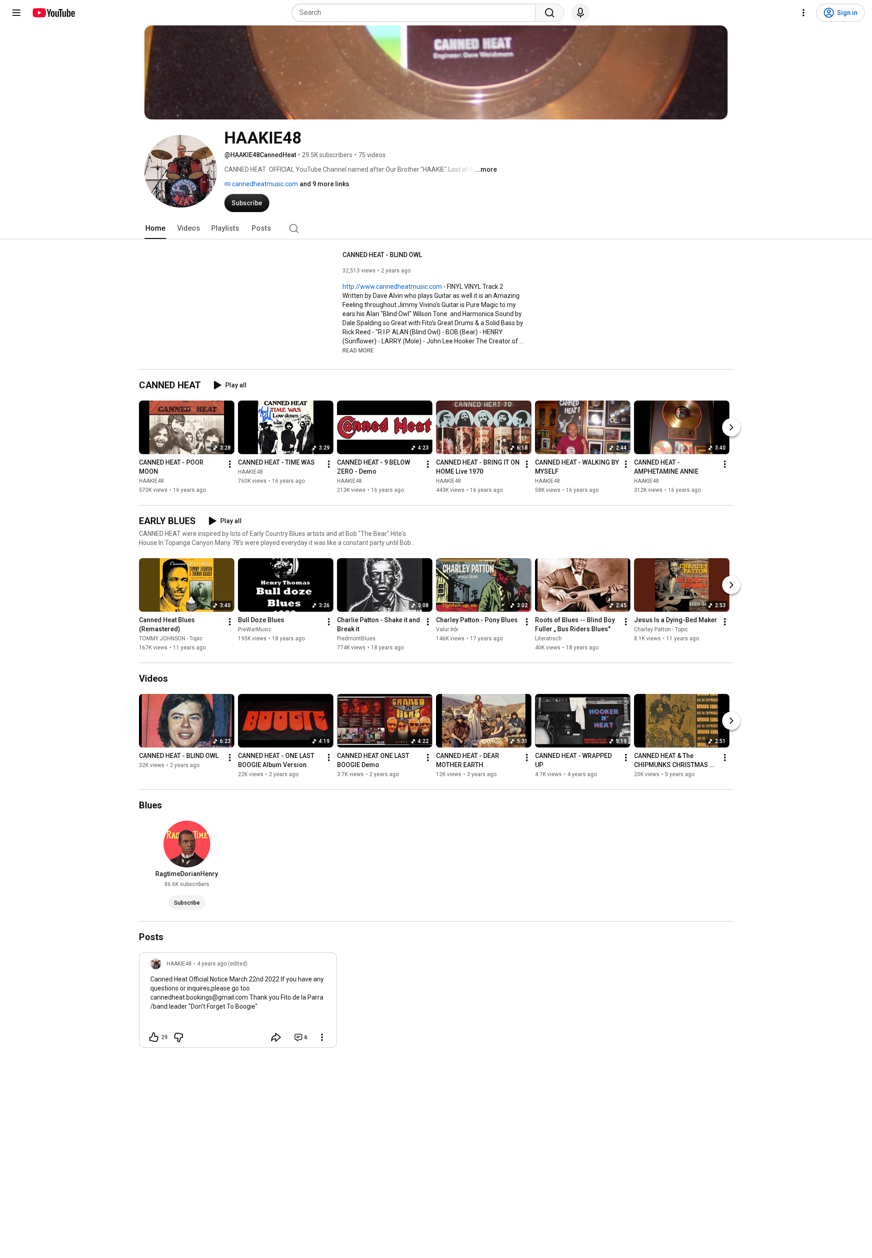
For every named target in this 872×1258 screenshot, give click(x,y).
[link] (238, 1002)
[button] (358, 350)
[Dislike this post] (178, 1037)
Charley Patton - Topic (661, 629)
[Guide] (16, 12)
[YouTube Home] (53, 12)
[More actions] (230, 464)
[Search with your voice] (580, 13)
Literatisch (548, 638)
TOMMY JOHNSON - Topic (171, 638)
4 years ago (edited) (222, 964)
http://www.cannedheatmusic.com (392, 286)
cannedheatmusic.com (264, 184)
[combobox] (416, 12)
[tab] (155, 228)
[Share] (276, 1037)
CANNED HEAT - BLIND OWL (382, 254)
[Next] (731, 427)
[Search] (549, 13)
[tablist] (436, 228)
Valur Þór (447, 629)
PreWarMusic (255, 629)
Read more (358, 350)
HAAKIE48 (151, 481)
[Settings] (803, 12)
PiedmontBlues (356, 638)
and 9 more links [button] (324, 184)
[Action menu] (322, 1037)
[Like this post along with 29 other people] (154, 1037)
